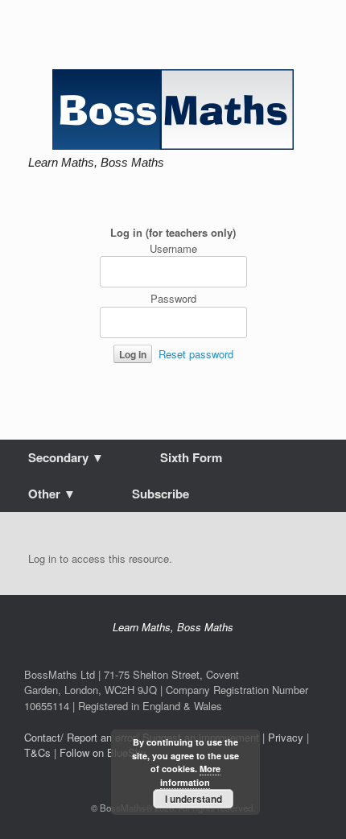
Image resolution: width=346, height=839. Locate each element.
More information (190, 775)
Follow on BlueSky (103, 752)
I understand (193, 798)
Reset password (196, 354)
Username (173, 248)
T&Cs (37, 752)
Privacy (285, 737)
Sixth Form (191, 457)
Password (173, 298)
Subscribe (160, 493)
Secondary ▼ (66, 457)
